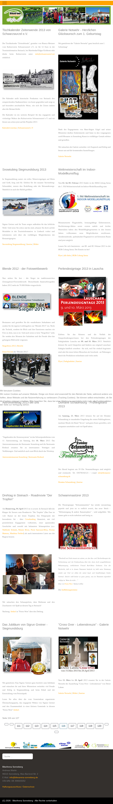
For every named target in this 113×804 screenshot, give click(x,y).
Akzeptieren (11, 412)
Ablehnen (33, 412)
